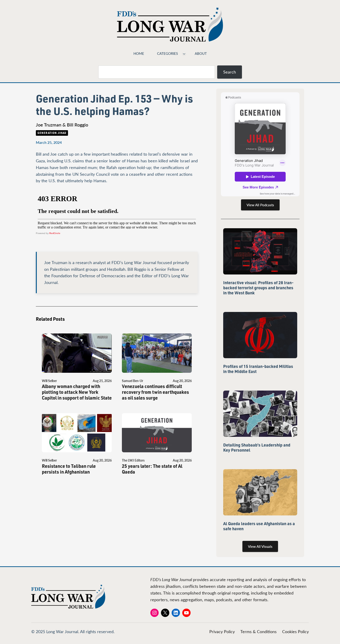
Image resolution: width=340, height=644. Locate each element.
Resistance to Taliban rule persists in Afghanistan (69, 469)
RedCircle (54, 233)
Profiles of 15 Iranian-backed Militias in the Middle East (258, 369)
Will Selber (49, 381)
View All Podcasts (260, 205)
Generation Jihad (51, 133)
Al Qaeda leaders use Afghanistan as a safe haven (259, 526)
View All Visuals (260, 546)
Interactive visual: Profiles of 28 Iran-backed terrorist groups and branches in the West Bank (258, 287)
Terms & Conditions (258, 631)
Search (229, 72)
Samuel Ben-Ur (132, 381)
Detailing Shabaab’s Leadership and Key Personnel (256, 447)
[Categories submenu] (184, 53)
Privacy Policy (222, 631)
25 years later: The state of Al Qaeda (152, 469)
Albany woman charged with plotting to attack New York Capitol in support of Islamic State (77, 392)
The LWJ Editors (133, 460)
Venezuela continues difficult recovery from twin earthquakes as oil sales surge (155, 392)
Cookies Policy (295, 631)
